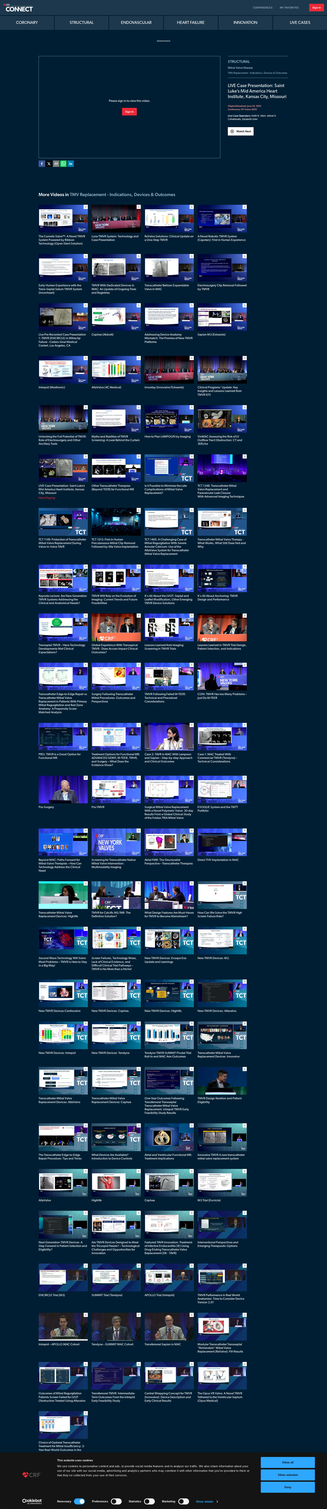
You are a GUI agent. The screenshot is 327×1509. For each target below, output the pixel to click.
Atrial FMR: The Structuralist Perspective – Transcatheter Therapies (169, 862)
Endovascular (136, 23)
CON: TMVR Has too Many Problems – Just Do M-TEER (222, 696)
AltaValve (45, 1200)
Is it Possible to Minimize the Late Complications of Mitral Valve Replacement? (166, 489)
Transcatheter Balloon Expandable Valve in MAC (167, 287)
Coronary (27, 23)
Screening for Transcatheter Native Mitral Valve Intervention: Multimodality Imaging (114, 864)
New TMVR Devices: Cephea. (110, 1011)
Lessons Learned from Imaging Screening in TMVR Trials (164, 647)
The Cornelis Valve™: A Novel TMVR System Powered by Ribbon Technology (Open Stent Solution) (62, 240)
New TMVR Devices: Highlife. (163, 1011)
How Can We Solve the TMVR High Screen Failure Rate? (220, 914)
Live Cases (300, 23)
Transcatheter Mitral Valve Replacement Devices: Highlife (58, 914)
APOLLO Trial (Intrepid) (159, 1295)
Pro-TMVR (98, 807)
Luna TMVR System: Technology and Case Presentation (115, 238)
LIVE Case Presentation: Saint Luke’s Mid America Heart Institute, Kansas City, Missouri (62, 489)
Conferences (263, 7)
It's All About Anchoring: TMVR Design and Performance (218, 598)
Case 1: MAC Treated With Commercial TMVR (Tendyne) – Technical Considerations (217, 758)
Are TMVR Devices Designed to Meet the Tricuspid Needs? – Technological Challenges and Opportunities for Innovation (116, 1248)
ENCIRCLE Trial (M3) (52, 1295)
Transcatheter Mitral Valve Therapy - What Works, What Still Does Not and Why (222, 543)
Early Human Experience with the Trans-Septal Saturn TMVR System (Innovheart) (60, 289)
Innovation (245, 23)
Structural (81, 23)
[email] (56, 164)
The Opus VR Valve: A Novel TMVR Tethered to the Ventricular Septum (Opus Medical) (220, 1397)
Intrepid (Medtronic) (52, 387)
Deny (287, 1487)
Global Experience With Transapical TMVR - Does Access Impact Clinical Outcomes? (115, 649)
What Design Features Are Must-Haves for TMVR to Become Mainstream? (169, 914)
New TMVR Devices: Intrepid (57, 1053)
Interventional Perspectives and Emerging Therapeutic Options (218, 1244)
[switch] (116, 1501)
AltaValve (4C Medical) (106, 387)
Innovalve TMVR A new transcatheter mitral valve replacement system (221, 1157)
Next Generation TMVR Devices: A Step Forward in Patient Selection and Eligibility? (63, 1246)
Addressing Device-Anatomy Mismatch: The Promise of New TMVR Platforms (169, 338)
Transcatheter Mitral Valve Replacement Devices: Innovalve (219, 1055)
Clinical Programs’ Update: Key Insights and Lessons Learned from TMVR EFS (220, 391)
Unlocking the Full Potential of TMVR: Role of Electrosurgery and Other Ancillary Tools (62, 440)
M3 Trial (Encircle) (209, 1200)
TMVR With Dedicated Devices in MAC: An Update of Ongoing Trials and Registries (114, 289)
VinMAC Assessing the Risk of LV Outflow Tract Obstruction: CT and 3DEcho (220, 440)
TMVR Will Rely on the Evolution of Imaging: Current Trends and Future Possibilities (114, 600)
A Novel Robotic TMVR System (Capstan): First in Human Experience (222, 238)
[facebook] (42, 164)
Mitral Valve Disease (240, 67)
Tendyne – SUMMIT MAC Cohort (112, 1344)
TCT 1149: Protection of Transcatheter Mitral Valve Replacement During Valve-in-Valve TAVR (62, 543)
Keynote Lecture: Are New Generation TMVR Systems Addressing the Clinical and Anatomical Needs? (63, 600)
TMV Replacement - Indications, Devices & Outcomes (257, 73)
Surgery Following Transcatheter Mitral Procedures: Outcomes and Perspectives (113, 698)
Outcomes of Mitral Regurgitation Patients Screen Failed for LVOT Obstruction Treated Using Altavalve (62, 1397)
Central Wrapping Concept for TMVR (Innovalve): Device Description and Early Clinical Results (168, 1397)
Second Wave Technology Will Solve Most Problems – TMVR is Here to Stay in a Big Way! (63, 962)
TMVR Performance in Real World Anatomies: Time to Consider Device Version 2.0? (221, 1299)
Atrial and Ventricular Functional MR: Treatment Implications (168, 1157)
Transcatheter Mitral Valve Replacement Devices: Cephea (111, 1100)
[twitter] (49, 164)
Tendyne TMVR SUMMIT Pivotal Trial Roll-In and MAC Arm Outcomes (168, 1055)
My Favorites (289, 7)
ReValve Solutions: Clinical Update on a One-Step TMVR (169, 238)
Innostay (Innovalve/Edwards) (164, 387)
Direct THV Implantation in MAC (218, 860)
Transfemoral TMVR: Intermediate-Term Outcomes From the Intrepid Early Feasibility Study (113, 1397)
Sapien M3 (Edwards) (212, 334)
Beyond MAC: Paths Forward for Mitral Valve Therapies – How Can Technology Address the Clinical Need (60, 866)
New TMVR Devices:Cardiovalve (59, 1011)
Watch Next (243, 131)
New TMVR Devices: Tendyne (110, 1053)
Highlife (97, 1200)
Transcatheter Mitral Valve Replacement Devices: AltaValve (59, 1100)
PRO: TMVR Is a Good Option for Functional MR (60, 756)
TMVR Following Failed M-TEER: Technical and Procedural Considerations (165, 698)
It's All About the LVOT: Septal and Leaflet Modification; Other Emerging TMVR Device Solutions (168, 600)
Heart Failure (191, 23)
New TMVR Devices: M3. (214, 958)
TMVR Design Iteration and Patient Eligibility (220, 1100)
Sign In (316, 7)
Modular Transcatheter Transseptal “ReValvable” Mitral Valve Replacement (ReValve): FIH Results (220, 1348)
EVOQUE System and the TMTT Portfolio (218, 809)
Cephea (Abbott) (103, 334)
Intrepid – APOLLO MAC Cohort (59, 1344)
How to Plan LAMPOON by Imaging (168, 436)
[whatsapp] (63, 164)
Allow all (288, 1462)
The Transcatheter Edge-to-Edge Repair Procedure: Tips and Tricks (60, 1157)
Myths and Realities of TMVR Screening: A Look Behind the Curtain (116, 438)
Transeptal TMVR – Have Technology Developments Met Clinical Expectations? (62, 649)
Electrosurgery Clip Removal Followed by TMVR (222, 287)
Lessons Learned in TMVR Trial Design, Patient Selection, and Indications (222, 647)
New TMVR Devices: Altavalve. (217, 1011)
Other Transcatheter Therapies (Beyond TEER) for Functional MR (113, 487)
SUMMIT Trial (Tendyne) (107, 1295)
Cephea (150, 1200)
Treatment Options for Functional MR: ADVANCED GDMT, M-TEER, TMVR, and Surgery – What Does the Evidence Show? (116, 760)
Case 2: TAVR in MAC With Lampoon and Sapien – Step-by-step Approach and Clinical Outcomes (168, 758)
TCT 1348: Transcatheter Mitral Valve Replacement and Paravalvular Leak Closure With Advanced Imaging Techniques (221, 491)
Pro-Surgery (46, 807)
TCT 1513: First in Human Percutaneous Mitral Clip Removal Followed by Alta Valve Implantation (115, 543)
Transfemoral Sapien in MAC (163, 1344)
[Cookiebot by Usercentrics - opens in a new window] (32, 1501)
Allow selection (288, 1474)
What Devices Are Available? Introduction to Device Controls (112, 1157)
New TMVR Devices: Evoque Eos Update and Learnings (165, 960)
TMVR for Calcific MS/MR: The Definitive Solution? (111, 914)
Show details (204, 1501)
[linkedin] (70, 164)
